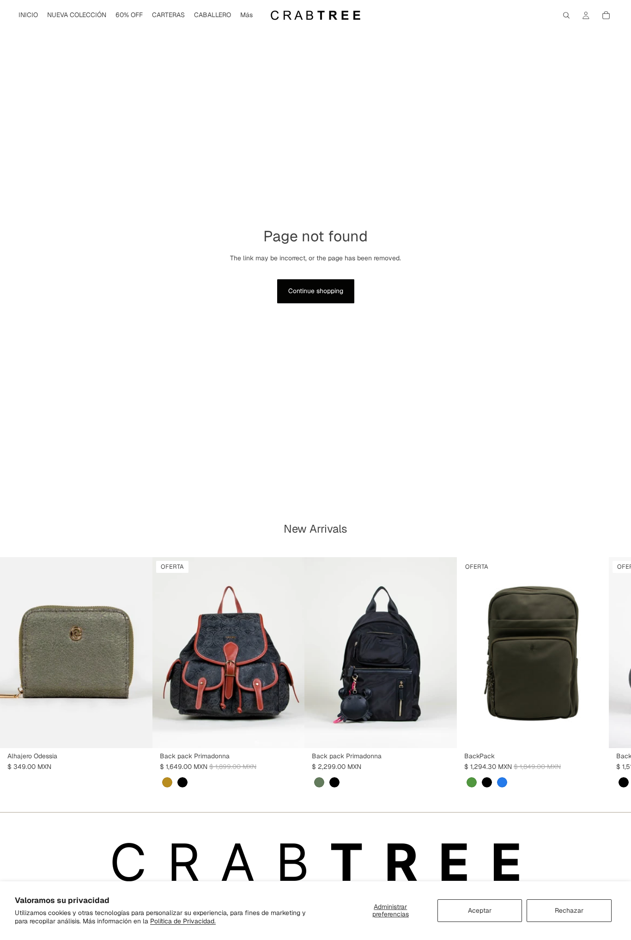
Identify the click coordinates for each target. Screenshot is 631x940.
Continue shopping (315, 291)
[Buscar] (566, 15)
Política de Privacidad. (183, 921)
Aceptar (479, 910)
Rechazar (569, 910)
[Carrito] (606, 15)
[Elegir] (138, 733)
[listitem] (246, 15)
